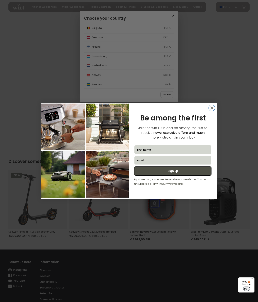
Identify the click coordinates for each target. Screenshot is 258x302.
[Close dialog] (212, 108)
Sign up (173, 171)
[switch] (246, 289)
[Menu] (252, 279)
